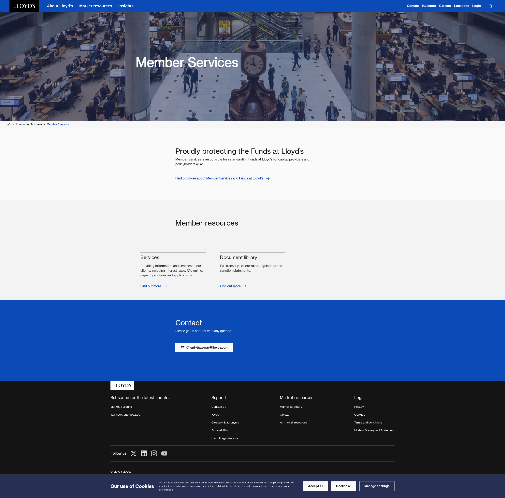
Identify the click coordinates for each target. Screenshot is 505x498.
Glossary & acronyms (225, 422)
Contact (413, 5)
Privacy (359, 406)
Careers (445, 5)
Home (9, 124)
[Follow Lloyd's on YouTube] (164, 453)
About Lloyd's (60, 6)
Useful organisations (224, 438)
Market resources (95, 6)
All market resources (293, 422)
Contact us (218, 406)
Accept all (315, 486)
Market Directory (291, 406)
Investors (429, 5)
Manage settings (377, 486)
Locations (461, 5)
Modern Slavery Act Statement (374, 430)
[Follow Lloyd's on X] (133, 453)
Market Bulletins (121, 406)
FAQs (215, 414)
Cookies (359, 414)
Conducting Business (29, 124)
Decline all (343, 486)
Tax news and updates (125, 414)
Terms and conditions (368, 422)
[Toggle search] (490, 6)
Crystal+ (285, 414)
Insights (126, 6)
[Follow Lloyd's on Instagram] (154, 453)
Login (476, 5)
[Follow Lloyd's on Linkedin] (144, 453)
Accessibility (219, 430)
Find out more (150, 286)
